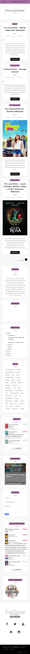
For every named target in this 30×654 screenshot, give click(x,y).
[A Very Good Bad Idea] (7, 443)
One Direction (9, 395)
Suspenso (21, 403)
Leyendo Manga (18, 390)
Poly (20, 395)
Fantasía (20, 382)
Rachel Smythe (12, 559)
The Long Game (12, 431)
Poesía (15, 395)
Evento (18, 380)
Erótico (13, 380)
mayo (9, 344)
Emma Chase (11, 442)
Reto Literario (9, 400)
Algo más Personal (10, 369)
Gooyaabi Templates (9, 649)
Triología (17, 406)
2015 (8, 355)
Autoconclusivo (15, 65)
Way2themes (16, 647)
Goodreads (14, 385)
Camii (13, 375)
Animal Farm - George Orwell (15, 342)
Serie (16, 403)
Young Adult (15, 408)
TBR (6, 406)
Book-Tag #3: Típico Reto (14, 465)
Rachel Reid (11, 433)
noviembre (11, 335)
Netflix (22, 393)
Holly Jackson (11, 427)
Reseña (16, 398)
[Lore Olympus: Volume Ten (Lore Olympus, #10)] (7, 565)
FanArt (7, 382)
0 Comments (20, 197)
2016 (8, 353)
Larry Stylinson (9, 390)
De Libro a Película (15, 105)
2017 (8, 351)
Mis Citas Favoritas (14, 393)
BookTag (8, 375)
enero (9, 349)
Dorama (7, 380)
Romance (16, 400)
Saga (7, 403)
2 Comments (20, 117)
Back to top (22, 652)
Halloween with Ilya (13, 529)
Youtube (22, 408)
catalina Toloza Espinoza (13, 536)
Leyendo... (17, 419)
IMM (15, 388)
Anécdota (19, 369)
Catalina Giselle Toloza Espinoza (15, 542)
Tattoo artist (11, 535)
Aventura (17, 372)
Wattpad (8, 408)
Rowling (23, 400)
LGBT (7, 393)
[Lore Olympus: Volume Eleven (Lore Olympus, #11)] (7, 559)
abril (9, 346)
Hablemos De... (9, 388)
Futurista (8, 385)
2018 (8, 333)
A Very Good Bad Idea (14, 440)
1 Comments (20, 36)
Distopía (18, 377)
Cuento (18, 375)
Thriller (11, 406)
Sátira (11, 403)
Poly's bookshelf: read (17, 523)
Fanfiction (13, 382)
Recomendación (9, 398)
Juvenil (15, 24)
